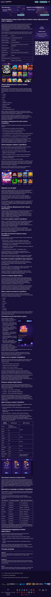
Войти (36, 1)
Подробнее (46, 14)
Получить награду (20, 14)
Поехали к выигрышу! (41, 34)
